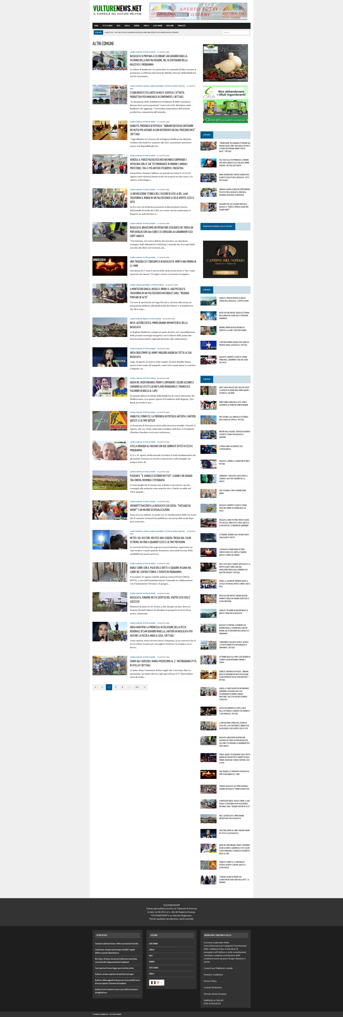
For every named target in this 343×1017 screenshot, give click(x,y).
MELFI (118, 26)
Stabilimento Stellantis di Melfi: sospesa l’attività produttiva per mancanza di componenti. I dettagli (233, 645)
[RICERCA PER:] (235, 32)
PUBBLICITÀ (181, 26)
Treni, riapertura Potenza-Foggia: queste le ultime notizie (114, 968)
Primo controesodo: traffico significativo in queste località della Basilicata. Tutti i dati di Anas (234, 177)
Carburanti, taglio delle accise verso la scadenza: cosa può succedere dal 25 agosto (233, 478)
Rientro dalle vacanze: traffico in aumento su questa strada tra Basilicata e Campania (234, 434)
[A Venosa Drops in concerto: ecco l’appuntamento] (208, 452)
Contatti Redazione (213, 987)
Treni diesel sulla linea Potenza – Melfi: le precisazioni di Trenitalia (116, 944)
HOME (96, 26)
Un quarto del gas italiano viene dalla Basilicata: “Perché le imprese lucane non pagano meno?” (233, 207)
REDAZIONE (170, 26)
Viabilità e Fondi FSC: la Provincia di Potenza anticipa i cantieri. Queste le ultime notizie (232, 865)
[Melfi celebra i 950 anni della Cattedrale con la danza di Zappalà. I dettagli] (208, 422)
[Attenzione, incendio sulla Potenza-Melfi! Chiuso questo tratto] (208, 540)
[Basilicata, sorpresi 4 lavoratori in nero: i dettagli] (208, 466)
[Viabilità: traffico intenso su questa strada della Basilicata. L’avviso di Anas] (208, 303)
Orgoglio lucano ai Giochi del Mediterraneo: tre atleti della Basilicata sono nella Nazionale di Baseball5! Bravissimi (234, 192)
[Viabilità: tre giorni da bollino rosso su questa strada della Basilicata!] (208, 616)
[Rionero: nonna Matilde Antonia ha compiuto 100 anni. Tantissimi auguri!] (208, 333)
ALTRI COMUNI (157, 26)
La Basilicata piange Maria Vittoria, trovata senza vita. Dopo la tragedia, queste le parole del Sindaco (233, 552)
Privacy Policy (210, 981)
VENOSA (146, 26)
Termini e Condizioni (213, 974)
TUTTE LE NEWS (107, 26)
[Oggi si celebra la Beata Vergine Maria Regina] (208, 496)
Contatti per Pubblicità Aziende (218, 968)
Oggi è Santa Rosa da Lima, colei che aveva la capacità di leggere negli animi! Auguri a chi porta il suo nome (234, 390)
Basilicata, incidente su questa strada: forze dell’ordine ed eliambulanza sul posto (233, 508)
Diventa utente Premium (215, 994)
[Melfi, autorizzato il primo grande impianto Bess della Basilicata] (109, 335)
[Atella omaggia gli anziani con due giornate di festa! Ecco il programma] (109, 458)
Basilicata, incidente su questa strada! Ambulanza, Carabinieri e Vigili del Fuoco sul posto (233, 360)
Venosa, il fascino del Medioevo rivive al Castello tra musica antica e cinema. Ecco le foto (234, 584)
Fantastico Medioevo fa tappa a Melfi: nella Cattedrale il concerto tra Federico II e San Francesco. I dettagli (234, 711)
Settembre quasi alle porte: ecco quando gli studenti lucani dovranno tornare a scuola (234, 660)
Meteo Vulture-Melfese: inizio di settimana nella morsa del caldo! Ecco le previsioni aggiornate (234, 315)
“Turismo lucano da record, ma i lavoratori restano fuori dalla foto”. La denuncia (234, 880)
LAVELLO (127, 26)
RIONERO (136, 26)
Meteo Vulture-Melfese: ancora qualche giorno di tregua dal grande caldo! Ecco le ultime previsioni (234, 598)
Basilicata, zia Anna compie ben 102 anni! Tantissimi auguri (114, 974)
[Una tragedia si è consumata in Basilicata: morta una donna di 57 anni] (109, 273)
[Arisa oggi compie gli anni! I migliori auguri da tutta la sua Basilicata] (109, 364)
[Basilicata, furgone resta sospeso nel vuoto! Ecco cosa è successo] (109, 609)
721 (137, 687)
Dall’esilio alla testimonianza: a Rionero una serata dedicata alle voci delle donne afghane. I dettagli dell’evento (234, 163)
